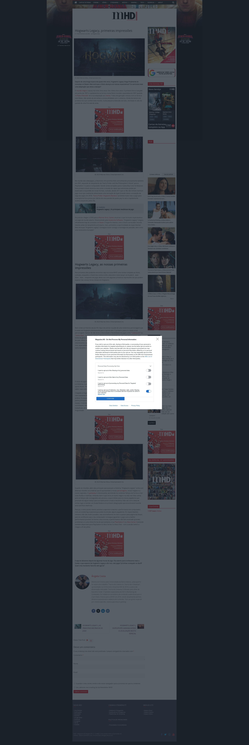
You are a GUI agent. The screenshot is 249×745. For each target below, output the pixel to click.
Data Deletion (113, 405)
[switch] (148, 370)
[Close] (158, 340)
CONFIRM (110, 398)
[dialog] (124, 372)
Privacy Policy (135, 405)
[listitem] (124, 366)
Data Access (124, 405)
